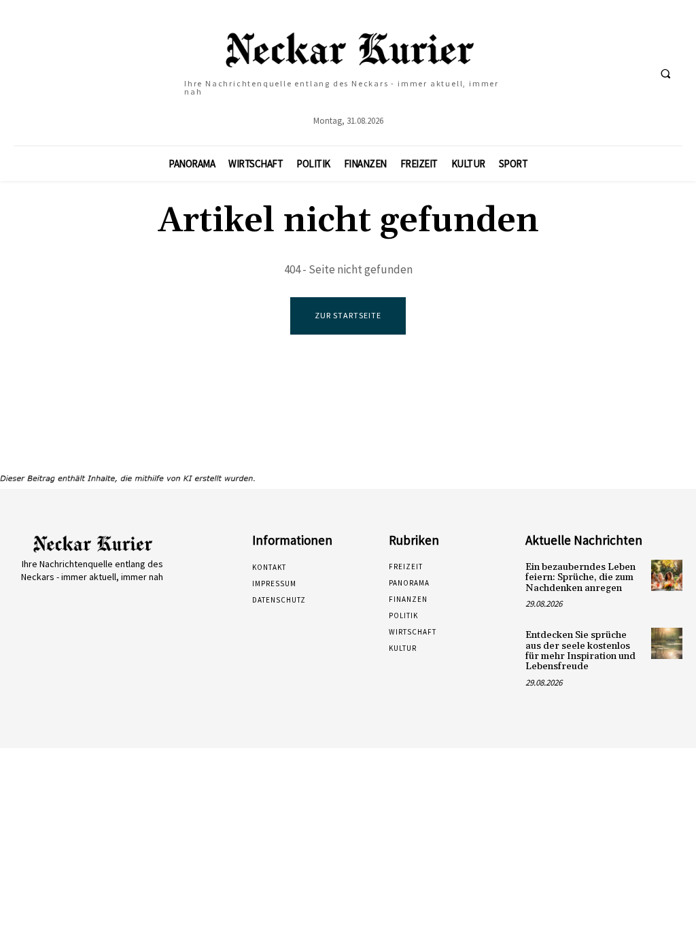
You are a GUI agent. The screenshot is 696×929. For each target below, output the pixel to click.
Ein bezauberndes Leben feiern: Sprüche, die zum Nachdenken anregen (580, 577)
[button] (665, 73)
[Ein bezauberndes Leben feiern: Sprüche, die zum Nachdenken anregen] (666, 575)
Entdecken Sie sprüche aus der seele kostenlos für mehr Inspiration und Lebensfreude (580, 651)
